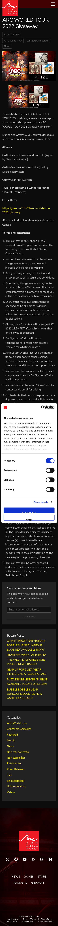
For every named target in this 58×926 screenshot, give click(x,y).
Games (29, 876)
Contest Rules (27, 921)
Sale (9, 775)
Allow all (29, 512)
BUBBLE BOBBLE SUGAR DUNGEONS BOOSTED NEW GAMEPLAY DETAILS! (24, 694)
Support (38, 883)
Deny (29, 520)
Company (20, 883)
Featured (12, 734)
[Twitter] (7, 859)
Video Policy (11, 921)
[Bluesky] (50, 859)
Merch (11, 740)
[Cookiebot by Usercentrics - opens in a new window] (41, 407)
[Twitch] (33, 859)
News (7, 46)
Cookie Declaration (45, 921)
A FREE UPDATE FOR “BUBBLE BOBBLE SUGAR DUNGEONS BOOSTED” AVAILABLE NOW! (26, 645)
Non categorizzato (18, 752)
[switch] (50, 470)
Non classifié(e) (16, 758)
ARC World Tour (13, 40)
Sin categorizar (15, 781)
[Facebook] (16, 859)
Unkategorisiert (16, 786)
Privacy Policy (46, 919)
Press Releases (16, 769)
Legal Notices (13, 919)
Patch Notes (14, 763)
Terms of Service (30, 919)
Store (42, 876)
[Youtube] (25, 859)
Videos (11, 792)
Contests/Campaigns (37, 40)
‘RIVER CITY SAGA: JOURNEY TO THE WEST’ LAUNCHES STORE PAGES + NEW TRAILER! (26, 660)
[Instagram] (42, 859)
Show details (41, 502)
